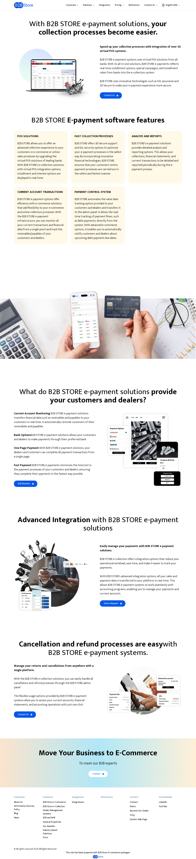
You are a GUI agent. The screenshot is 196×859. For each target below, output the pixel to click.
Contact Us (109, 95)
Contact (96, 774)
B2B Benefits (24, 484)
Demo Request (111, 603)
